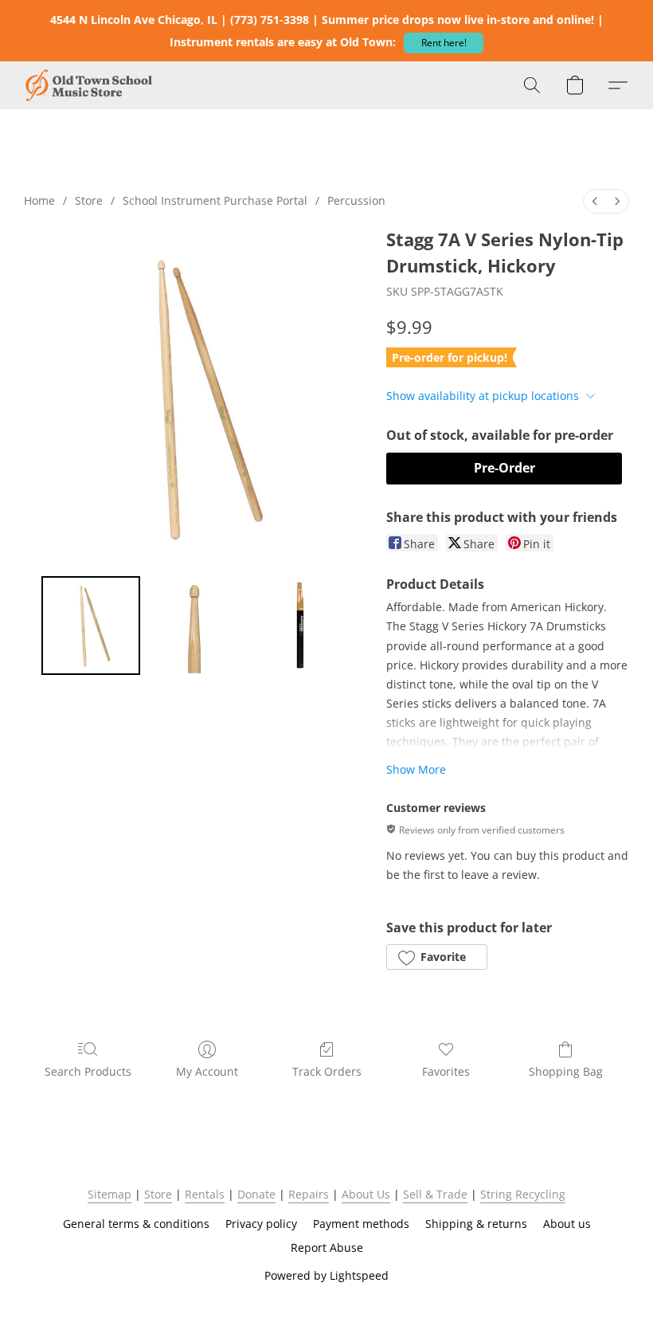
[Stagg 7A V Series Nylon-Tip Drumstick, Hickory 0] (90, 625)
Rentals (205, 1194)
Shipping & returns (476, 1223)
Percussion (356, 200)
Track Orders (327, 1071)
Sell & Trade (435, 1194)
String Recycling (522, 1194)
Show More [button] (416, 769)
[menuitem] (595, 201)
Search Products (88, 1071)
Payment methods (361, 1223)
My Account (207, 1071)
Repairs (308, 1194)
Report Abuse (327, 1247)
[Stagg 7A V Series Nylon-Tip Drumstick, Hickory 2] (301, 625)
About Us (366, 1194)
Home (39, 200)
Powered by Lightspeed (326, 1275)
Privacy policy (261, 1223)
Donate (256, 1194)
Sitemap (109, 1194)
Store (89, 200)
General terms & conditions (136, 1223)
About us (567, 1223)
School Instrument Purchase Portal (215, 200)
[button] (443, 43)
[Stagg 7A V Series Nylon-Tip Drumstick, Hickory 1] (196, 625)
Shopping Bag (566, 1071)
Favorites (446, 1071)
